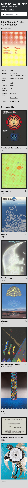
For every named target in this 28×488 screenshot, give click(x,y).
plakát (21, 78)
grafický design (14, 78)
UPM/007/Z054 (14, 101)
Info (6, 9)
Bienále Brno (14, 98)
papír (11, 83)
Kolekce (11, 9)
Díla (2, 9)
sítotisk (12, 85)
